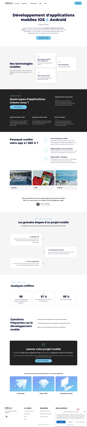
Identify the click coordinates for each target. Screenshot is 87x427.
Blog (40, 3)
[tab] (56, 319)
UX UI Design (20, 393)
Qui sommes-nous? (28, 411)
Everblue (14, 187)
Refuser (70, 422)
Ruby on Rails (43, 393)
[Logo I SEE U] (8, 3)
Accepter (61, 422)
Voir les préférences (80, 422)
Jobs (45, 3)
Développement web (45, 411)
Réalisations (34, 3)
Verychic (59, 187)
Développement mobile (45, 414)
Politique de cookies (70, 424)
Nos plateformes (44, 416)
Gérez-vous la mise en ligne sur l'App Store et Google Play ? (51, 327)
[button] (84, 411)
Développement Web (66, 393)
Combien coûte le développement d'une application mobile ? (52, 319)
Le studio (16, 3)
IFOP (35, 187)
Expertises (24, 3)
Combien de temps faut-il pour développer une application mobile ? (53, 323)
